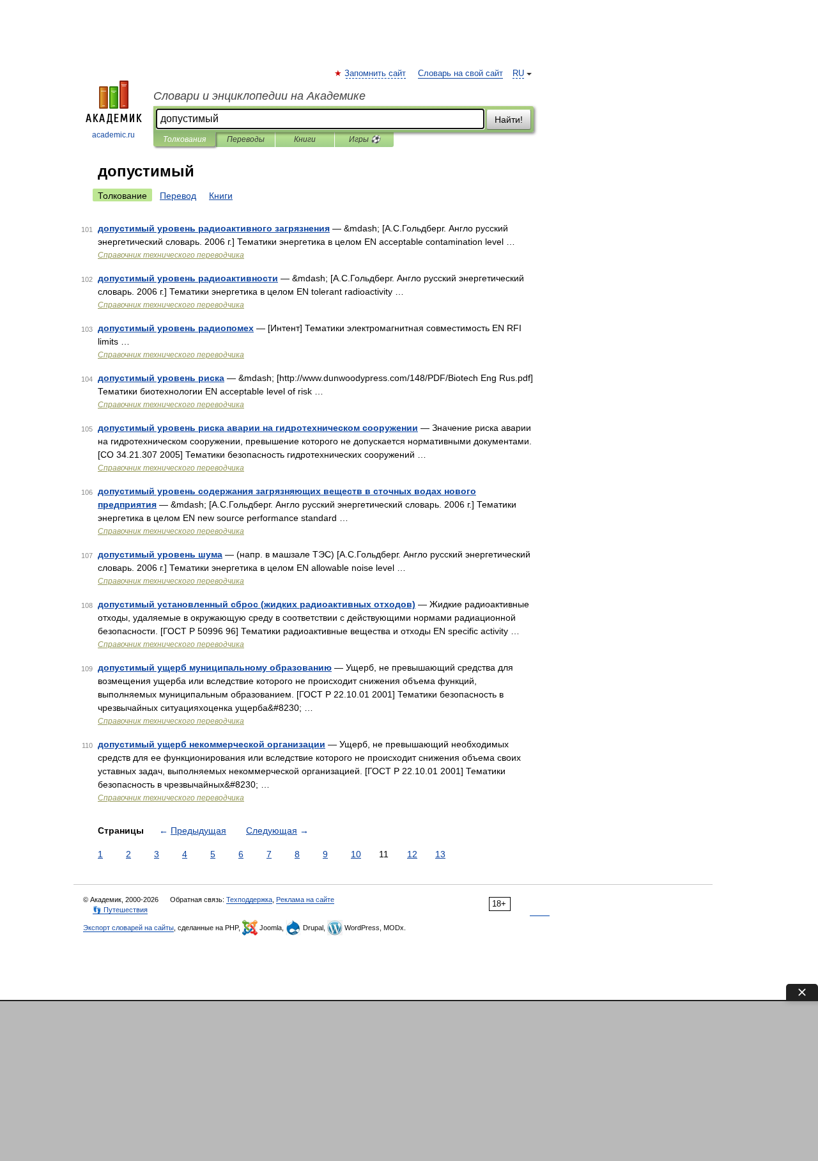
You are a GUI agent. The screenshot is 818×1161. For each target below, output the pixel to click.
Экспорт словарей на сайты (128, 927)
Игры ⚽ (364, 139)
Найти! (509, 119)
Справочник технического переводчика (171, 255)
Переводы (246, 139)
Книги (305, 139)
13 (440, 854)
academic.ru (113, 134)
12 (412, 854)
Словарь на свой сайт (460, 73)
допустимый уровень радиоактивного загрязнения (214, 228)
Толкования (184, 139)
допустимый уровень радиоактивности (188, 278)
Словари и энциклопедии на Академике (259, 96)
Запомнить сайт (376, 73)
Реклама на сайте (305, 899)
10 (356, 854)
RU (518, 73)
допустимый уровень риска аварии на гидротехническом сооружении (258, 428)
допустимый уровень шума (160, 554)
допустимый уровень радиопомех (176, 328)
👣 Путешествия (120, 910)
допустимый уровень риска (161, 378)
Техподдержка (249, 899)
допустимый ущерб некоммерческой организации (211, 744)
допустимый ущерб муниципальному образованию (215, 667)
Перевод (178, 196)
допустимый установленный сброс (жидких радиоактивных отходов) (256, 604)
